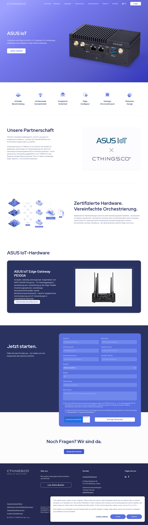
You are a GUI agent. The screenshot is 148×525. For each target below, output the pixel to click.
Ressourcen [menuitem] (79, 4)
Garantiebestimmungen (15, 510)
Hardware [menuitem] (67, 4)
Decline (134, 517)
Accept (118, 517)
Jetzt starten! (16, 51)
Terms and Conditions (86, 412)
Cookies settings (102, 517)
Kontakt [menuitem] (115, 4)
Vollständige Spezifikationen (27, 302)
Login (135, 4)
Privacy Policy (72, 412)
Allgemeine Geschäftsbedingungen (20, 507)
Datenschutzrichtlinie (14, 504)
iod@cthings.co (88, 492)
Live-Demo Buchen (56, 485)
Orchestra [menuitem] (47, 4)
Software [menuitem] (56, 4)
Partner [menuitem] (105, 4)
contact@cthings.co (90, 477)
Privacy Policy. (132, 505)
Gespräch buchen (74, 451)
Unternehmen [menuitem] (93, 4)
